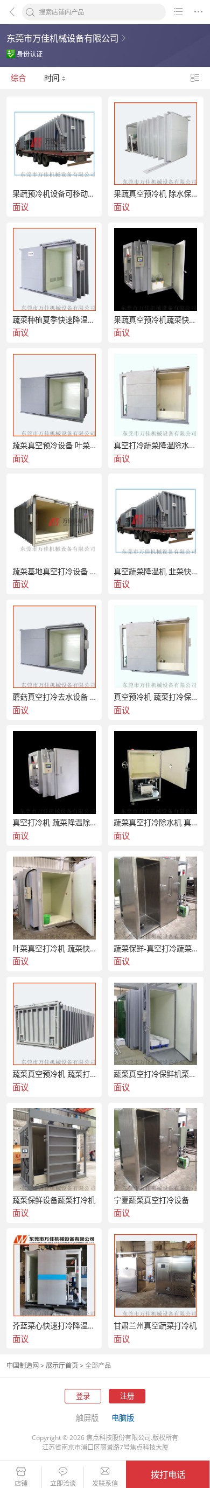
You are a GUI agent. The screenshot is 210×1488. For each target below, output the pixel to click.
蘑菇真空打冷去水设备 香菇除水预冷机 (54, 697)
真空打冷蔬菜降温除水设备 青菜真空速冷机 (156, 445)
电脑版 (122, 1418)
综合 (18, 78)
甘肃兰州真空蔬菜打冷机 (155, 1326)
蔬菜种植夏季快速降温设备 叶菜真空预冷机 (54, 320)
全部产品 (98, 1365)
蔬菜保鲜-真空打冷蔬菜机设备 (156, 948)
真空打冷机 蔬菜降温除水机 (54, 822)
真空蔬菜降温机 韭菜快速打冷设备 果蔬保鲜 (156, 571)
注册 (127, 1396)
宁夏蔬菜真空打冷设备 (151, 1200)
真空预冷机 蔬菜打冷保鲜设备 (156, 697)
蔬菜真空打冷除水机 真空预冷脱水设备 (156, 822)
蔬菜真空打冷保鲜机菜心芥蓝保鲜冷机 (156, 1074)
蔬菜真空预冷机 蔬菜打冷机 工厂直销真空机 (54, 1074)
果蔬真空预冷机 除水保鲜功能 (156, 194)
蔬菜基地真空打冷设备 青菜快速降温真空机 (54, 571)
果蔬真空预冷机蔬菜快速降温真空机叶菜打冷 (156, 320)
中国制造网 (22, 1365)
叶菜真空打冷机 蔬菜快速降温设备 (54, 948)
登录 (83, 1396)
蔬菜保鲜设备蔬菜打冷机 (53, 1200)
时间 (52, 78)
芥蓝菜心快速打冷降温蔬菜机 (54, 1326)
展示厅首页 (62, 1365)
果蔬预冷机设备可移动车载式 (54, 194)
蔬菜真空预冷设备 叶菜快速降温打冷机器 (54, 445)
